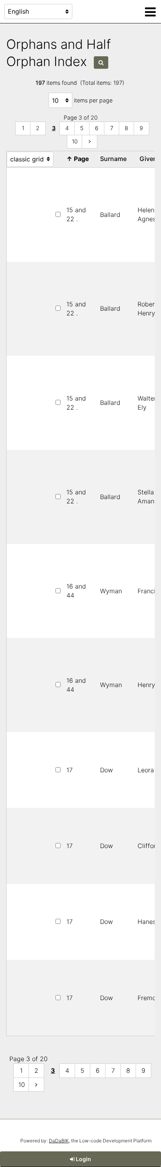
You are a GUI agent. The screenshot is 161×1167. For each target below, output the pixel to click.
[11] (89, 142)
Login (83, 1159)
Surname (115, 159)
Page (79, 159)
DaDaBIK (59, 1141)
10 (75, 141)
